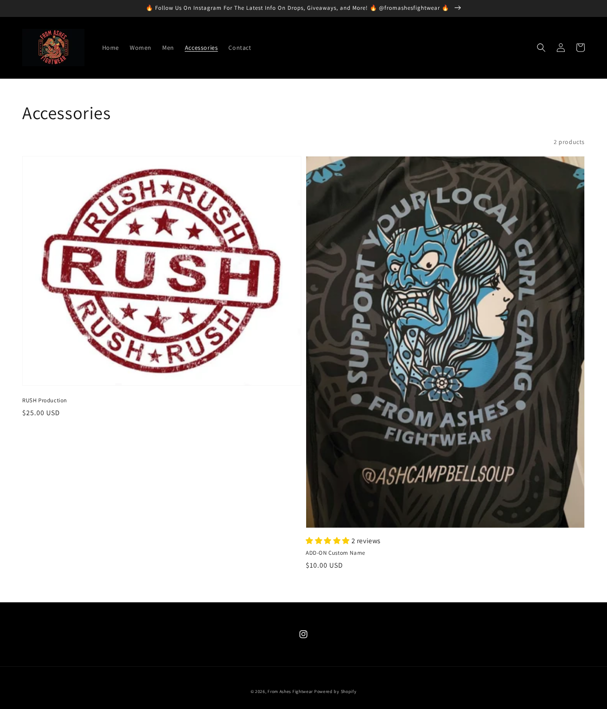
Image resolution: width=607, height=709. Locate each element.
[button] (541, 47)
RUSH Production (44, 400)
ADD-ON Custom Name (335, 553)
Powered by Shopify (335, 691)
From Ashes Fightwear (290, 691)
